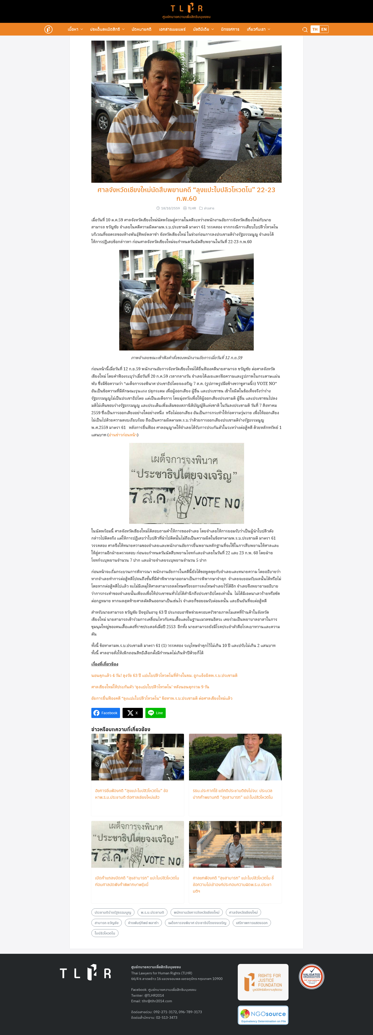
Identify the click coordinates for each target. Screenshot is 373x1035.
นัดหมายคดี (141, 29)
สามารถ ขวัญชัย (106, 922)
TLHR (192, 208)
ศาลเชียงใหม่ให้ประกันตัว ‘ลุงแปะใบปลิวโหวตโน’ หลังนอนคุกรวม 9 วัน (150, 687)
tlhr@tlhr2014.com (157, 1000)
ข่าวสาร (209, 208)
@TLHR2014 (154, 995)
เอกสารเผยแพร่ (172, 29)
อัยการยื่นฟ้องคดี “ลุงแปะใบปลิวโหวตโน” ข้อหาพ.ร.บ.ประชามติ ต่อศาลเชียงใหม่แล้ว (161, 698)
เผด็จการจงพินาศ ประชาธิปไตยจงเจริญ (197, 922)
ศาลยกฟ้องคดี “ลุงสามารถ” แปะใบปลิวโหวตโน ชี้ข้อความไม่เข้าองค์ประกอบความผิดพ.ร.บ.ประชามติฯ (233, 884)
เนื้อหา (73, 29)
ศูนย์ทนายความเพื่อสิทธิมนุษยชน (186, 16)
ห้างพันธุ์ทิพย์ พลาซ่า (143, 922)
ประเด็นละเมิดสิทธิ (105, 29)
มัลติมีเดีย (201, 29)
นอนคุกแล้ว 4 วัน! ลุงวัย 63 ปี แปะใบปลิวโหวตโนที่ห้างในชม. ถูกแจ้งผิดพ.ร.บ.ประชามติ (164, 676)
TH (315, 29)
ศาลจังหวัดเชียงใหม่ (243, 912)
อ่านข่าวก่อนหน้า (123, 435)
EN (324, 29)
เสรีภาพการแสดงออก (252, 922)
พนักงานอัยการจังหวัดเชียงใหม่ (196, 912)
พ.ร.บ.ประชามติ (152, 912)
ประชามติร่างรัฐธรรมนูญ (113, 912)
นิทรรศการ (230, 29)
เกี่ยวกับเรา (256, 29)
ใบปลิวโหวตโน (105, 933)
